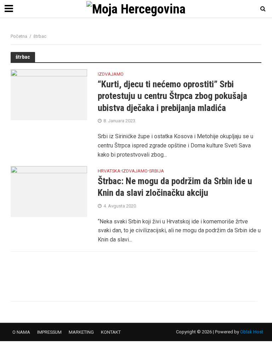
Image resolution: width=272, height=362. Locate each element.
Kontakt (111, 332)
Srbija (156, 171)
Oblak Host (251, 331)
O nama (21, 332)
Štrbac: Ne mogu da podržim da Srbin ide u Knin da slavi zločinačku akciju (175, 187)
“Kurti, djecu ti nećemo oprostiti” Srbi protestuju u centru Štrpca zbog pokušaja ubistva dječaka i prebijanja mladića (172, 96)
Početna (19, 36)
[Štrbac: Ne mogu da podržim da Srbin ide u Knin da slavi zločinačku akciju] (49, 191)
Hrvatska (109, 171)
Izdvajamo (111, 74)
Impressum (49, 332)
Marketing (81, 332)
